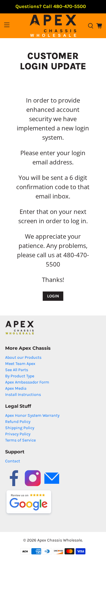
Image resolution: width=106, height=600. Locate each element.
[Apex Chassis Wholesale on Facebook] (14, 485)
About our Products (23, 357)
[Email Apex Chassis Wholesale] (51, 485)
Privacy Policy (17, 433)
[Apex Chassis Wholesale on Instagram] (32, 485)
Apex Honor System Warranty (32, 415)
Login (53, 296)
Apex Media (15, 388)
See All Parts (16, 369)
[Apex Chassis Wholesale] (53, 26)
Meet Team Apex (20, 363)
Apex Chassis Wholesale (59, 540)
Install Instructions (23, 394)
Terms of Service (20, 440)
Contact (12, 461)
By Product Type (19, 375)
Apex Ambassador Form (27, 382)
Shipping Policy (19, 427)
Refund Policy (17, 421)
